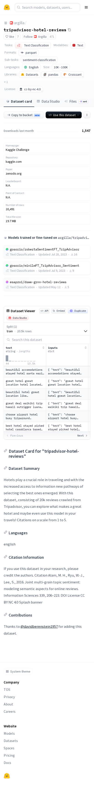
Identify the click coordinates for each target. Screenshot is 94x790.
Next (80, 435)
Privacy (9, 696)
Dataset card (21, 101)
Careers (10, 711)
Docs (7, 762)
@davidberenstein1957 (39, 626)
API (46, 310)
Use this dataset (64, 115)
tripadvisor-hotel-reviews (35, 29)
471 (52, 37)
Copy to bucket (25, 115)
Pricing (9, 755)
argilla (19, 22)
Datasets (11, 740)
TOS (7, 689)
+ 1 (6, 82)
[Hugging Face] (7, 776)
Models (9, 733)
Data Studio (51, 101)
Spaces (9, 748)
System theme (20, 671)
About (8, 704)
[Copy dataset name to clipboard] (69, 29)
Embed (61, 310)
